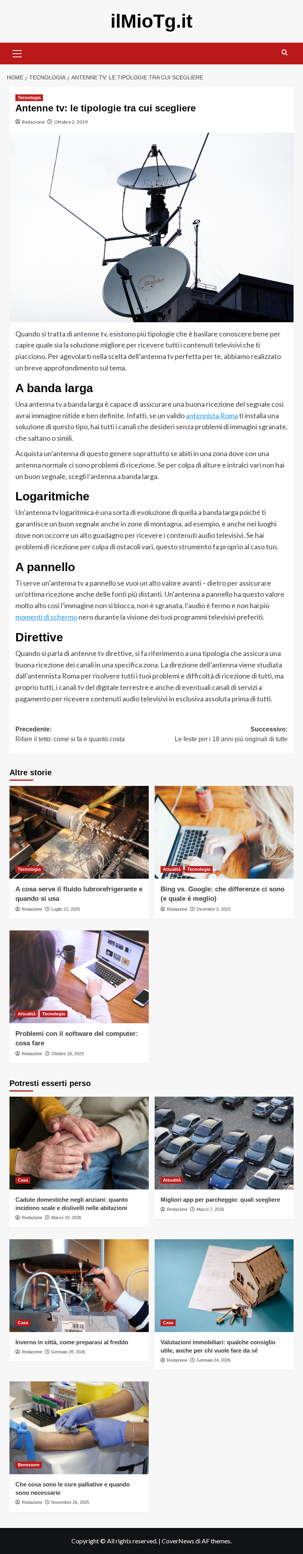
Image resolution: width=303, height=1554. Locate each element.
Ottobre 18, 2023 (67, 1053)
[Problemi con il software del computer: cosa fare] (79, 976)
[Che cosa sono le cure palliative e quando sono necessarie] (79, 1427)
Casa (23, 1180)
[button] (17, 52)
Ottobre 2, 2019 (71, 122)
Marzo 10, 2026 (66, 1217)
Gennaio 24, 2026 (213, 1360)
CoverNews (178, 1541)
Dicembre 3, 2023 (213, 909)
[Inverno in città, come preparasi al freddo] (79, 1285)
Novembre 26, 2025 (70, 1502)
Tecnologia (29, 97)
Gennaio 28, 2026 (68, 1351)
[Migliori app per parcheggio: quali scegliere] (224, 1143)
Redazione (33, 122)
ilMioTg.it (151, 21)
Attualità (172, 869)
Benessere (28, 1464)
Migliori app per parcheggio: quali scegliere (220, 1199)
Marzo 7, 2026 (210, 1209)
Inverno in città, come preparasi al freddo (71, 1342)
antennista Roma (212, 415)
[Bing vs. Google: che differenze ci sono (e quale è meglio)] (224, 832)
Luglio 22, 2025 (65, 909)
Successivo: (231, 734)
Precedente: (70, 734)
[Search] (285, 53)
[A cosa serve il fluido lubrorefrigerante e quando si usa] (79, 832)
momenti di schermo (46, 617)
